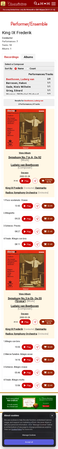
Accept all (29, 442)
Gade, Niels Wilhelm (18, 86)
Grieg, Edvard (14, 90)
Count (33, 68)
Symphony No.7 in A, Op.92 (24, 157)
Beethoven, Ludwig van (20, 79)
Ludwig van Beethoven (25, 165)
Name (21, 68)
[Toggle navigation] (53, 4)
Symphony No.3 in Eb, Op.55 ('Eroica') (25, 300)
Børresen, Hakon (16, 83)
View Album (25, 153)
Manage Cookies (29, 435)
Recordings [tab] (11, 57)
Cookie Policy (16, 429)
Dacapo (24, 173)
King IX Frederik (14, 187)
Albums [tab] (28, 57)
